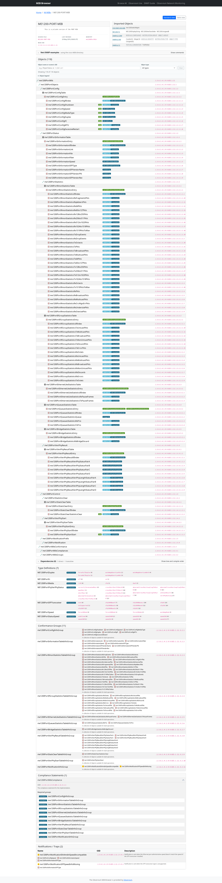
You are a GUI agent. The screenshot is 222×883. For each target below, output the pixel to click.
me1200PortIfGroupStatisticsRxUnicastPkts (69, 356)
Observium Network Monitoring (171, 3)
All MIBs (47, 12)
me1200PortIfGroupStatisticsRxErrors (66, 376)
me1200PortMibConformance (54, 546)
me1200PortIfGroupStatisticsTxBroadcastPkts (70, 336)
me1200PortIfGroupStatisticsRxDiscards (67, 372)
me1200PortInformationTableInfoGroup (55, 641)
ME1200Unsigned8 (163, 31)
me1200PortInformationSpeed (61, 161)
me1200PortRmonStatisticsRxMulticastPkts (69, 299)
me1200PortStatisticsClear (56, 498)
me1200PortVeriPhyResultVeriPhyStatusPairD (70, 473)
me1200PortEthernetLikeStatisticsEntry (65, 388)
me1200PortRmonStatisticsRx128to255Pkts (69, 214)
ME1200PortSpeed (108, 109)
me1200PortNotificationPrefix (56, 538)
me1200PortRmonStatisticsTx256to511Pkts (69, 271)
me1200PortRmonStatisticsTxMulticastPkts (69, 255)
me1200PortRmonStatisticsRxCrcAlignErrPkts (70, 303)
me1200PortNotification (55, 542)
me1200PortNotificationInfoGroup (53, 767)
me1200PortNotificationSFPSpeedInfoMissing (136, 766)
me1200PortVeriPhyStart (55, 518)
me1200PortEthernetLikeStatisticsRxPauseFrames (72, 396)
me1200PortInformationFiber (61, 157)
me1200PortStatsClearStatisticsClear (66, 514)
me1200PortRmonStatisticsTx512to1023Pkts (69, 275)
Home (38, 12)
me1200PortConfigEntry (57, 96)
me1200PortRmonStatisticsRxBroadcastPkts (69, 295)
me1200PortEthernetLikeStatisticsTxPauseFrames (72, 400)
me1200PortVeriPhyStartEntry (61, 526)
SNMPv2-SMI (117, 40)
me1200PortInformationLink (60, 149)
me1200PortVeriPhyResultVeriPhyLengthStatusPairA (73, 477)
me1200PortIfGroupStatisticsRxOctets (66, 352)
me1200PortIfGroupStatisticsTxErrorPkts (68, 348)
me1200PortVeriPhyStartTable (59, 522)
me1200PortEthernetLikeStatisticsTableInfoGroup (59, 717)
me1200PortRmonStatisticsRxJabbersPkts (68, 202)
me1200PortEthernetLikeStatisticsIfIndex (115, 388)
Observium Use (135, 3)
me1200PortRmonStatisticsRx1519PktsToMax (70, 230)
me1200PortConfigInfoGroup (50, 630)
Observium (128, 880)
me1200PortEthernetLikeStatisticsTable (63, 384)
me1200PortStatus (51, 133)
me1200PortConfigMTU (58, 125)
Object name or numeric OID (47, 65)
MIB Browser (43, 3)
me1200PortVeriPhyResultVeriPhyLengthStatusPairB (73, 482)
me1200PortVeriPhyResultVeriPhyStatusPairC (70, 469)
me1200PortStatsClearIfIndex (112, 506)
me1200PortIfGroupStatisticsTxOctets (66, 380)
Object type (145, 65)
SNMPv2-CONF (117, 36)
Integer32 (137, 39)
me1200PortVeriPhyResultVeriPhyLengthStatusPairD (73, 490)
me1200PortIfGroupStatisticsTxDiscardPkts (69, 344)
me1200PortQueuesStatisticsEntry (63, 409)
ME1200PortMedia (108, 113)
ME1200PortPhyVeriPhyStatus (112, 461)
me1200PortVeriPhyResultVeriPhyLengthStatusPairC (73, 486)
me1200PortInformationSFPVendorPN (65, 173)
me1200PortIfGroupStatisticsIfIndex (114, 319)
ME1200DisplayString (133, 31)
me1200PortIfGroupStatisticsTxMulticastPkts (69, 332)
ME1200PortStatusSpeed (110, 161)
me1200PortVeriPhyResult (56, 445)
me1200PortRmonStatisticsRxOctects (66, 283)
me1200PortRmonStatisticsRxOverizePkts (68, 311)
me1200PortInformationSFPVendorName (66, 169)
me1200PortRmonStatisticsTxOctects (66, 242)
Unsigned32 (130, 41)
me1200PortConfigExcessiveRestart (63, 129)
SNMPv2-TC (116, 45)
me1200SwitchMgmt (132, 28)
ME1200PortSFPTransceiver (111, 165)
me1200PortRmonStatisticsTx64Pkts (66, 259)
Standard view (169, 17)
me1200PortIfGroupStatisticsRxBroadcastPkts (70, 364)
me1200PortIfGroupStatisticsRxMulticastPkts (70, 360)
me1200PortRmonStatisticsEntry (62, 190)
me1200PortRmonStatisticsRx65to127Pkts (68, 210)
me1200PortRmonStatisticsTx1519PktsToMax (70, 287)
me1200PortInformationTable (58, 137)
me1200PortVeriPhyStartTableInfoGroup (55, 760)
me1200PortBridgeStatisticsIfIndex (113, 433)
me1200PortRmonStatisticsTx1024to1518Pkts (70, 279)
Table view (181, 17)
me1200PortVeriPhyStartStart (63, 534)
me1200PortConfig (51, 88)
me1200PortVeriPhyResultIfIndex (113, 453)
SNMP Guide (149, 3)
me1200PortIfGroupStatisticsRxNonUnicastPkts (71, 368)
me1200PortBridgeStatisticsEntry (62, 433)
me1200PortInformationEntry (59, 141)
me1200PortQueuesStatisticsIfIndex (114, 409)
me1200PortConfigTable (55, 92)
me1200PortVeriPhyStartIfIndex (113, 526)
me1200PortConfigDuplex (59, 117)
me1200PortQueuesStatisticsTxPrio (65, 425)
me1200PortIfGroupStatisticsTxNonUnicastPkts (71, 340)
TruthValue (145, 45)
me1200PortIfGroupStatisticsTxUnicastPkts (69, 327)
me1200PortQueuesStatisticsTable (61, 405)
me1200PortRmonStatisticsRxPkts (65, 291)
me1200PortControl (51, 494)
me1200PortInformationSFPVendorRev (65, 178)
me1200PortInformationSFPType (62, 165)
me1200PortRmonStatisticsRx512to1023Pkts (69, 222)
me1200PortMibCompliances (55, 550)
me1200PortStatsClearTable (58, 502)
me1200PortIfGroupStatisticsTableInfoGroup (57, 696)
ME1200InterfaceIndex (148, 31)
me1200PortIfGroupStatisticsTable (61, 315)
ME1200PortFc (107, 121)
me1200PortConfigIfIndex (111, 97)
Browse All (122, 3)
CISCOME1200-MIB (119, 28)
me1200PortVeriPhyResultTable (60, 449)
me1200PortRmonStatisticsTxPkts (65, 246)
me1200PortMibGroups (53, 554)
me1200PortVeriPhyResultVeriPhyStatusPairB (70, 465)
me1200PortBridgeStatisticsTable (60, 429)
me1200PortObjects (49, 84)
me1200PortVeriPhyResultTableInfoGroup (56, 735)
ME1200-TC (116, 32)
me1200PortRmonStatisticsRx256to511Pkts (69, 218)
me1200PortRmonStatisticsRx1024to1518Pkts (70, 226)
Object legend (44, 76)
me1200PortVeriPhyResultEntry (62, 453)
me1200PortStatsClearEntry (60, 506)
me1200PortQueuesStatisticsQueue (137, 409)
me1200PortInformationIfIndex (112, 141)
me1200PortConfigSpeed (59, 109)
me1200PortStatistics (54, 182)
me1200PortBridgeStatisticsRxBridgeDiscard (69, 441)
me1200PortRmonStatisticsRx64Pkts (66, 206)
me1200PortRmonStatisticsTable (60, 186)
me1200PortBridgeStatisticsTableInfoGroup (57, 729)
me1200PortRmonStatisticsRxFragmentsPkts (69, 198)
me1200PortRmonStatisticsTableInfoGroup (56, 655)
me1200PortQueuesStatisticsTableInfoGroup (57, 723)
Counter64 (129, 39)
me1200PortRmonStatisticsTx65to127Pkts (68, 263)
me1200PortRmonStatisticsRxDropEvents (68, 238)
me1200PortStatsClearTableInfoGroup (54, 754)
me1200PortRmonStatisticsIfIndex (113, 190)
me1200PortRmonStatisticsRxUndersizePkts (69, 307)
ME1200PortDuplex (109, 117)
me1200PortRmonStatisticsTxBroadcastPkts (69, 250)
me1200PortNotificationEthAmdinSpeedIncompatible (101, 766)
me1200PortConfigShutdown (61, 105)
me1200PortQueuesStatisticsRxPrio (65, 421)
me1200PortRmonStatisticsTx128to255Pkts (69, 267)
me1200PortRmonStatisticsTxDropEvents (68, 234)
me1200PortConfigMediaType (61, 113)
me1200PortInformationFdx (60, 153)
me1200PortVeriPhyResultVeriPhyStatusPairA (70, 461)
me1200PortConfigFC (57, 121)
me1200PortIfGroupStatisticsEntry (63, 319)
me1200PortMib (46, 80)
